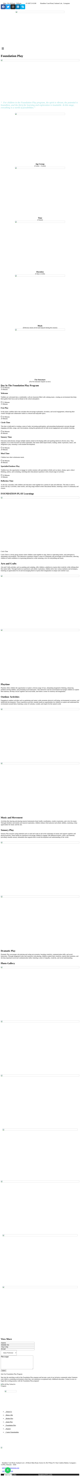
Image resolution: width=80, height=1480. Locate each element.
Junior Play (9, 1422)
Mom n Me (9, 1415)
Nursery (8, 1429)
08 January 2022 (7, 1455)
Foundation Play (11, 1425)
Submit (4, 1370)
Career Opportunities (12, 1432)
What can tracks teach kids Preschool (13, 1451)
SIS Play (13, 1474)
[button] (40, 49)
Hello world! (5, 1442)
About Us (9, 1411)
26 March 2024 (7, 1446)
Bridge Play (9, 1418)
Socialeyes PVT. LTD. (45, 1474)
